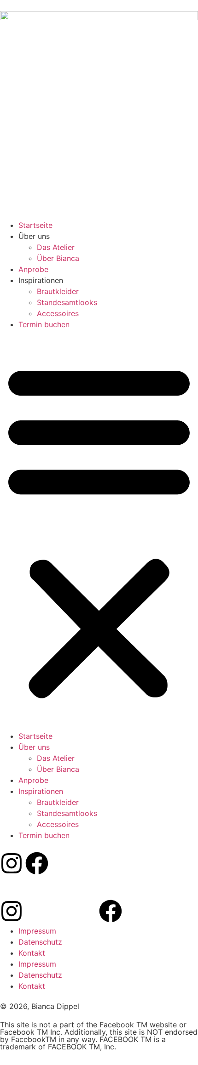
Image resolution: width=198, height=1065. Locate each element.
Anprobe (33, 269)
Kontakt (31, 952)
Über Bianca (58, 258)
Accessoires (58, 313)
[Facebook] (36, 863)
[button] (99, 530)
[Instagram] (11, 863)
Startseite (35, 225)
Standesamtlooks (67, 302)
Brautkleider (58, 291)
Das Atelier (56, 247)
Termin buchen (44, 324)
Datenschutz (40, 941)
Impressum (37, 930)
